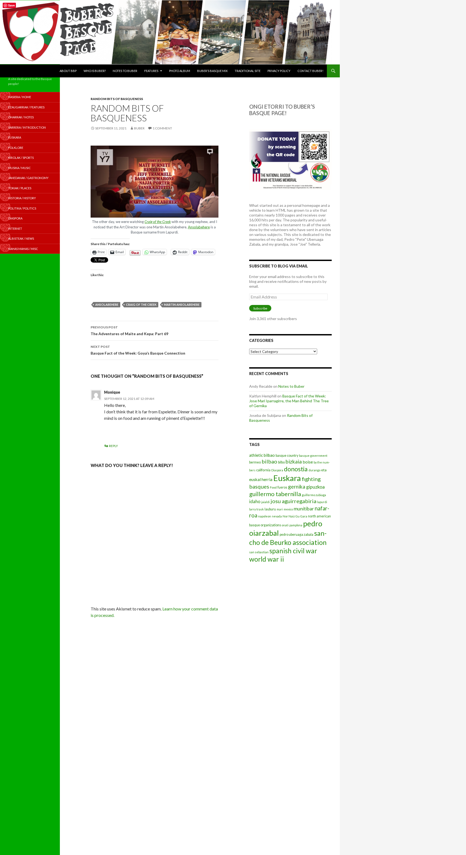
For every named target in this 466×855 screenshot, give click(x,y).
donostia (296, 469)
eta (324, 470)
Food (273, 487)
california (263, 470)
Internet (15, 228)
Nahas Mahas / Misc (23, 248)
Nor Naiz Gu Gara (295, 516)
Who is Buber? (95, 71)
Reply (113, 446)
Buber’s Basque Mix (212, 71)
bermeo (255, 462)
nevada (277, 516)
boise (308, 461)
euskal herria (260, 479)
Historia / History (22, 198)
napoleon (264, 516)
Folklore (15, 147)
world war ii (266, 559)
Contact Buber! (310, 71)
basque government (313, 455)
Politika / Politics (22, 208)
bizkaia (294, 461)
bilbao (269, 461)
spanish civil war (293, 551)
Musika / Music (19, 168)
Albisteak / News (21, 238)
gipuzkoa (315, 487)
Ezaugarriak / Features (26, 107)
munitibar (304, 508)
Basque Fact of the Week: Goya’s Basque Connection (138, 350)
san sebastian (259, 552)
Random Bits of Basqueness (117, 99)
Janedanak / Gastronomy (28, 178)
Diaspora (277, 470)
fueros (282, 487)
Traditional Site (248, 71)
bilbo (281, 462)
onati (285, 525)
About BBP (68, 71)
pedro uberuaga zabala (296, 535)
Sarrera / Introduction (27, 127)
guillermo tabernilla (275, 493)
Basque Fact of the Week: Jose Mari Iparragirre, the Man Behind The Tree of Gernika (289, 401)
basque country (287, 456)
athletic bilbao (262, 455)
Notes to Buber (125, 71)
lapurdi (322, 502)
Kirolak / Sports (21, 157)
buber (139, 128)
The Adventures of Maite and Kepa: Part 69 (129, 330)
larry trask (256, 509)
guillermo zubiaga (314, 495)
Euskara (287, 478)
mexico (288, 509)
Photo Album (179, 71)
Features (151, 71)
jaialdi (265, 502)
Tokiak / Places (19, 188)
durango (314, 470)
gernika (296, 486)
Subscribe (260, 308)
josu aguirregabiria (293, 501)
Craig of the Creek (158, 221)
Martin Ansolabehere (182, 304)
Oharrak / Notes (21, 117)
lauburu (270, 509)
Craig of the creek (141, 304)
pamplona (295, 525)
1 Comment (162, 128)
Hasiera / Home (19, 97)
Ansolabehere (199, 227)
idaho (255, 501)
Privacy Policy (279, 71)
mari (280, 509)
